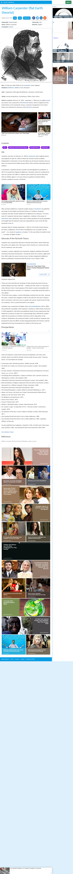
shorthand (38, 209)
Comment (27, 18)
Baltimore (11, 87)
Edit (15, 18)
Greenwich (27, 85)
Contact (22, 866)
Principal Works (35, 147)
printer (11, 27)
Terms (12, 866)
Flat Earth (29, 107)
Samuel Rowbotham (35, 306)
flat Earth (26, 102)
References (45, 147)
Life (5, 147)
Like (20, 18)
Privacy (17, 866)
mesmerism (4, 218)
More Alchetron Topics (7, 432)
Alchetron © (30, 866)
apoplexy (18, 232)
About (5, 866)
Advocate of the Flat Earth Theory (18, 147)
